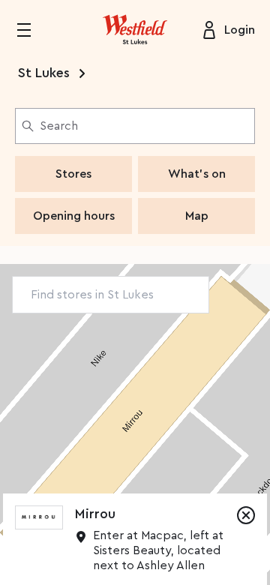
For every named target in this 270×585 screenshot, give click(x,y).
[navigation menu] (33, 30)
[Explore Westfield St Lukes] (135, 30)
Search (59, 126)
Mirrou (95, 513)
